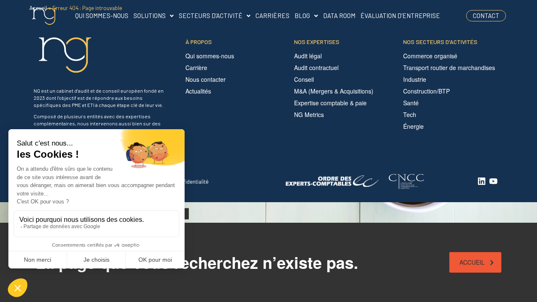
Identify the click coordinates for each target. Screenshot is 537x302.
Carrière (196, 67)
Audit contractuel (316, 67)
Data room (339, 15)
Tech (409, 114)
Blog (302, 15)
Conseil (304, 79)
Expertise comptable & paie (330, 103)
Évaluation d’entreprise (400, 15)
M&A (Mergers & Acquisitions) (333, 91)
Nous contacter (205, 79)
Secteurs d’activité (210, 15)
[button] (153, 15)
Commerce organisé (430, 56)
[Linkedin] (481, 181)
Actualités (198, 91)
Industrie (414, 79)
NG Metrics (309, 114)
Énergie (413, 126)
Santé (411, 103)
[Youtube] (493, 181)
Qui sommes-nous (101, 15)
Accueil (472, 262)
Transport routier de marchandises (449, 67)
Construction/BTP (426, 91)
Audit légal (308, 56)
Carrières (272, 15)
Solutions (149, 15)
